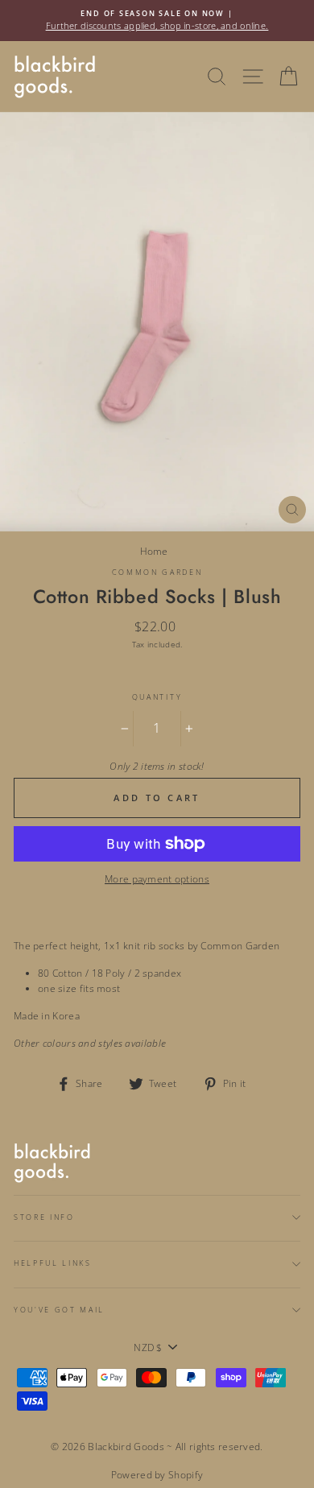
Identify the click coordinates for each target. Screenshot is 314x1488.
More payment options (157, 878)
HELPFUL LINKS (53, 1263)
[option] (157, 20)
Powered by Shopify (157, 1475)
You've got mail (59, 1309)
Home (154, 550)
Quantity (157, 697)
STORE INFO (44, 1217)
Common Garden (157, 572)
